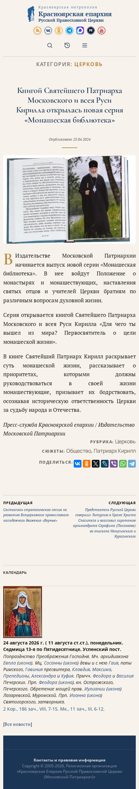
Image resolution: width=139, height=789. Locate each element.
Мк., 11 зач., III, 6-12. (82, 709)
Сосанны (53, 663)
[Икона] (22, 636)
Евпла (9, 663)
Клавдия (81, 669)
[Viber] (114, 464)
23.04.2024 (82, 139)
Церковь (88, 64)
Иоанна (78, 695)
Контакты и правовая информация (69, 760)
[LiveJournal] (105, 464)
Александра (43, 676)
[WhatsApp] (123, 464)
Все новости (18, 724)
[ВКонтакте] (77, 464)
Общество (78, 450)
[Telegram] (132, 464)
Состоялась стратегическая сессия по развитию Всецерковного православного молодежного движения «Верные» (36, 511)
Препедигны (16, 676)
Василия (125, 676)
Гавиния (34, 669)
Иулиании (94, 689)
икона (24, 663)
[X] (96, 464)
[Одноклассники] (87, 464)
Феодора (102, 676)
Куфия (67, 676)
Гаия (113, 663)
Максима (101, 669)
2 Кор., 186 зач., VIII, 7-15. (31, 709)
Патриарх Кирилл (115, 450)
